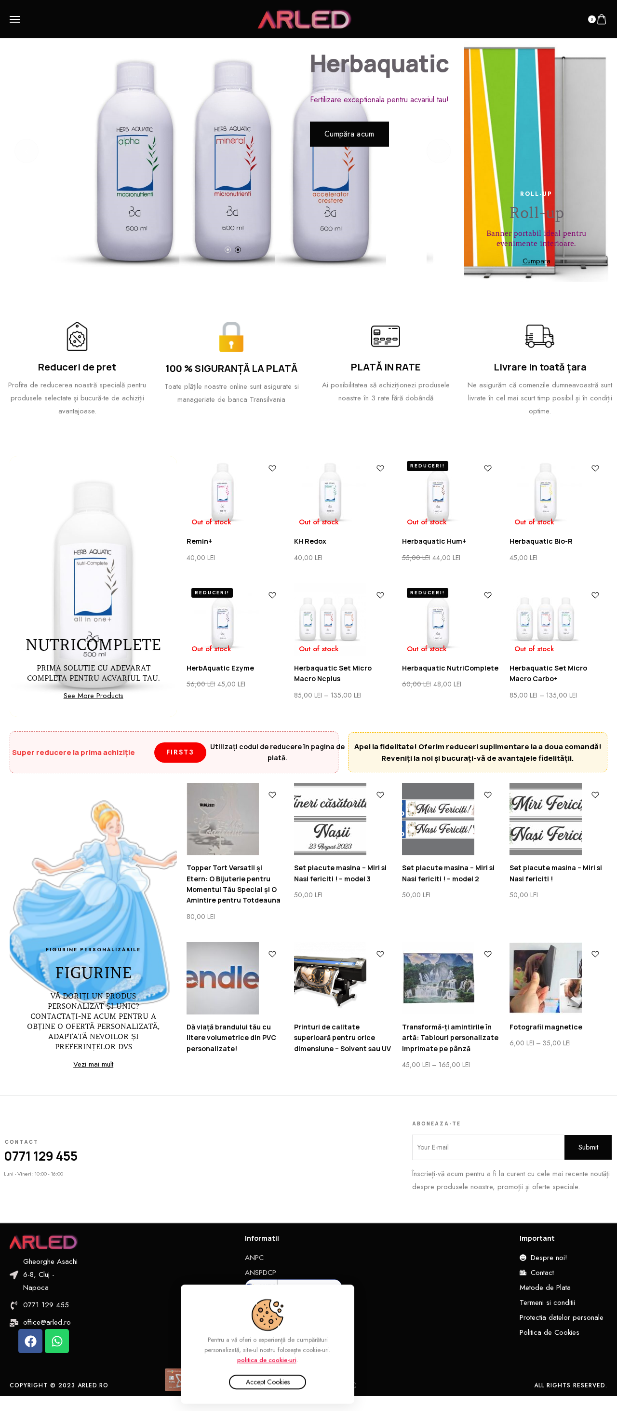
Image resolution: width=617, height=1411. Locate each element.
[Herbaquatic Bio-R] (558, 492)
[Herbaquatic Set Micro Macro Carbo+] (558, 619)
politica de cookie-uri (266, 1359)
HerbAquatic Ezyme (220, 667)
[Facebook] (30, 1341)
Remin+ (199, 541)
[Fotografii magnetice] (558, 978)
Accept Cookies (268, 1382)
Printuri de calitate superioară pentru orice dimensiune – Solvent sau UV (342, 1037)
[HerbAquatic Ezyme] (235, 619)
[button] (228, 250)
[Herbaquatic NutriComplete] (451, 619)
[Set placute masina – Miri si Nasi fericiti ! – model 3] (343, 819)
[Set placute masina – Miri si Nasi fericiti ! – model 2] (451, 819)
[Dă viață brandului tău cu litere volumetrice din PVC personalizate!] (235, 978)
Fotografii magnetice (546, 1026)
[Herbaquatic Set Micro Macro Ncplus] (343, 619)
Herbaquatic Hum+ (434, 541)
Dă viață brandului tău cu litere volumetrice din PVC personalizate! (231, 1037)
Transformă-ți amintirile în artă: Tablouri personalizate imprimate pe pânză (450, 1037)
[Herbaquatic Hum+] (451, 492)
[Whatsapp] (57, 1341)
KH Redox (310, 541)
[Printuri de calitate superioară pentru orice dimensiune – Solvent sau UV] (343, 978)
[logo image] (304, 18)
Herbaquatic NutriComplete (450, 667)
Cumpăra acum (349, 133)
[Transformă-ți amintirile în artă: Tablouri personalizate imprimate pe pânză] (451, 978)
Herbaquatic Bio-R (541, 541)
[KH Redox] (343, 492)
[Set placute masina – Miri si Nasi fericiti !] (558, 819)
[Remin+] (235, 492)
